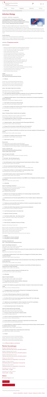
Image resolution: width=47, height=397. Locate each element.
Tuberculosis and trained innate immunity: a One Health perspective (14, 349)
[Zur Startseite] (10, 3)
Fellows (12, 8)
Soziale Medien (20, 393)
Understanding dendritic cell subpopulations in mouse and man (13, 359)
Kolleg (5, 8)
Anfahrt (39, 393)
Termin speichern (6, 381)
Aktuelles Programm (7, 377)
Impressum (30, 393)
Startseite (15, 393)
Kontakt (43, 393)
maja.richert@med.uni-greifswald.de (13, 343)
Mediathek (31, 8)
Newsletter (26, 393)
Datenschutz (35, 393)
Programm (21, 8)
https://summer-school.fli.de (13, 42)
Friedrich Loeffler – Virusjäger (7, 369)
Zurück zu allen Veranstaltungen (8, 384)
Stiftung (40, 8)
